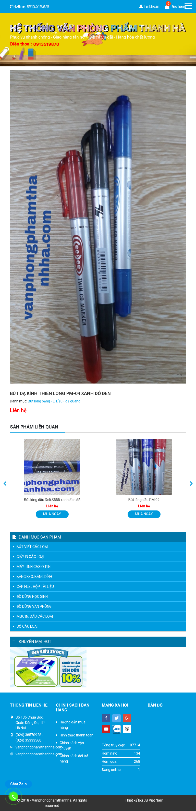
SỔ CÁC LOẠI (27, 626)
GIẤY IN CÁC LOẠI (30, 557)
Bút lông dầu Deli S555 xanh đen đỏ (52, 500)
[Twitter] (116, 718)
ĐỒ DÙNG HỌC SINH (32, 596)
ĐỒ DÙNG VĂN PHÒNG (34, 606)
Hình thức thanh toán (76, 735)
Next (191, 483)
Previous (4, 483)
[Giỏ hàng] (167, 6)
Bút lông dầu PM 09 (144, 500)
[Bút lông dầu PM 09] (144, 467)
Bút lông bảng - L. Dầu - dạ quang (54, 401)
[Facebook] (106, 718)
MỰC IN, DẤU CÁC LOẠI (35, 616)
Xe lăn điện (156, 783)
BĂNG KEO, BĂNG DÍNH (34, 577)
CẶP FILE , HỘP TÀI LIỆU (35, 587)
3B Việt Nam (153, 800)
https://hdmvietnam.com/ (169, 778)
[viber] (127, 729)
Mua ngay (52, 514)
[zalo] (116, 729)
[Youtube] (106, 729)
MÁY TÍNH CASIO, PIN (34, 567)
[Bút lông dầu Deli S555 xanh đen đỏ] (52, 467)
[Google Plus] (127, 718)
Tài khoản (151, 6)
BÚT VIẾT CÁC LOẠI (32, 547)
